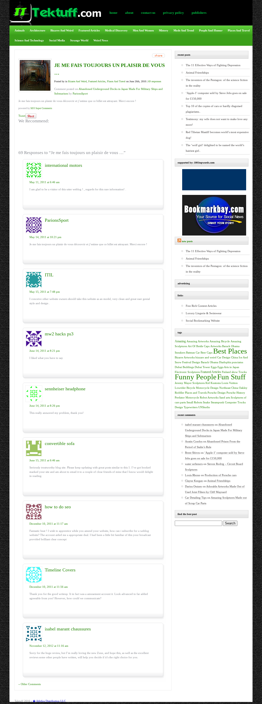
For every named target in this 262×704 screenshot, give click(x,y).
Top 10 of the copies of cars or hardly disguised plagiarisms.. (214, 108)
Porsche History (235, 392)
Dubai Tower (202, 367)
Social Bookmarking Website (203, 320)
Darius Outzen (193, 486)
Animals (20, 30)
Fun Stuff (231, 377)
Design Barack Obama (205, 362)
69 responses (154, 81)
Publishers (199, 13)
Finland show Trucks (234, 372)
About (129, 13)
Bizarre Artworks (185, 357)
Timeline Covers (60, 569)
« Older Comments (29, 684)
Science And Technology (29, 40)
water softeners (194, 463)
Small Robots (194, 402)
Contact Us (148, 13)
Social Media (57, 40)
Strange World (79, 40)
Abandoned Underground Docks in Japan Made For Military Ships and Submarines (213, 430)
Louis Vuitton (230, 383)
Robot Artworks (209, 397)
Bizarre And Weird (61, 30)
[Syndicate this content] (179, 241)
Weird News (100, 40)
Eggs (214, 367)
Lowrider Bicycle (185, 387)
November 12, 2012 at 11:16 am (48, 645)
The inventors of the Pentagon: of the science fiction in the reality (217, 82)
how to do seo (58, 506)
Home (113, 13)
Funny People (195, 377)
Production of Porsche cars (220, 475)
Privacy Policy (173, 13)
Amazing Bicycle (220, 341)
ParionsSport (80, 93)
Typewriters (191, 407)
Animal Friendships (197, 72)
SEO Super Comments (41, 108)
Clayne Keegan (194, 480)
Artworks (215, 346)
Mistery (163, 30)
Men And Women (143, 30)
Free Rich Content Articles (201, 305)
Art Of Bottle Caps (199, 346)
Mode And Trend (183, 30)
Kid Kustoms (213, 383)
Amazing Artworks (198, 341)
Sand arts (224, 397)
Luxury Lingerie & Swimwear (204, 313)
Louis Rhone (192, 475)
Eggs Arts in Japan (228, 367)
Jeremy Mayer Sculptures (190, 383)
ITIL (49, 274)
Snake (206, 402)
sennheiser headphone (65, 388)
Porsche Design (217, 392)
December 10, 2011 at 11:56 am (48, 586)
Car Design (223, 357)
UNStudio (204, 407)
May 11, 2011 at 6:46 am (44, 182)
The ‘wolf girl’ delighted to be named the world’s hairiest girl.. (215, 148)
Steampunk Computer (224, 402)
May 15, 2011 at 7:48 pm (44, 291)
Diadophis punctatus (231, 362)
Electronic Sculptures (187, 372)
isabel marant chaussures (68, 628)
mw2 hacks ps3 (59, 333)
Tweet (21, 115)
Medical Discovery (116, 30)
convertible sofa (59, 443)
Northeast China (228, 387)
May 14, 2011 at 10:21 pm (45, 237)
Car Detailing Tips (195, 497)
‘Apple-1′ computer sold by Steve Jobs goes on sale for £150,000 (216, 95)
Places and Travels (196, 392)
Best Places (230, 351)
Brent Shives (192, 452)
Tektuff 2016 (22, 700)
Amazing (180, 341)
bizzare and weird (205, 357)
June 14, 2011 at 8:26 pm (44, 405)
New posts (187, 241)
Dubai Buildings (184, 367)
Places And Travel (239, 30)
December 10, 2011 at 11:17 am (48, 523)
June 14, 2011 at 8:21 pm (44, 350)
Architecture (37, 30)
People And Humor (211, 30)
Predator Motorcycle (187, 397)
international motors (63, 165)
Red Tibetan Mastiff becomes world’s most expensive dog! (217, 135)
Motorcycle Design (207, 387)
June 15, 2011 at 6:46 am (44, 460)
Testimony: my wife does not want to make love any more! (217, 122)
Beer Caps (206, 352)
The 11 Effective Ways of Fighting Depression (213, 65)
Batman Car (193, 352)
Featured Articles (89, 30)
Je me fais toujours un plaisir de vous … (109, 69)
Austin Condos (193, 441)
